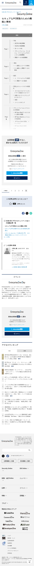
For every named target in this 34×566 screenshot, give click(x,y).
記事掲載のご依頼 (9, 461)
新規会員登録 (17, 173)
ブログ (4, 503)
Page (6, 49)
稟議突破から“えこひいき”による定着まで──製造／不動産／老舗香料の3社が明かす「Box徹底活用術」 (18, 409)
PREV (5, 190)
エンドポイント (13, 28)
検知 (14, 63)
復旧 (14, 75)
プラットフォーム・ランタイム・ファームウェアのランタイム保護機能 (22, 53)
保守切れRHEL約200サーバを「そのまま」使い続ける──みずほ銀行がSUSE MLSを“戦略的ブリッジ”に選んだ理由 (18, 356)
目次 (17, 35)
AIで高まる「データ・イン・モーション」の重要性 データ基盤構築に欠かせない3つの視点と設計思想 (18, 364)
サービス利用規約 (12, 548)
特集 (3, 495)
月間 (24, 351)
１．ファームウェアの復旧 (22, 78)
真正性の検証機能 (20, 43)
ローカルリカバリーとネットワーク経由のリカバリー (22, 92)
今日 (9, 351)
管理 (16, 100)
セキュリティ (5, 28)
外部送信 (10, 553)
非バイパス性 (18, 48)
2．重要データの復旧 (21, 81)
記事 (3, 488)
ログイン (18, 178)
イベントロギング (20, 102)
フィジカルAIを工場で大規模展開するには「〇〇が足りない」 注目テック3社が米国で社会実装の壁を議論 (18, 386)
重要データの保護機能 (21, 57)
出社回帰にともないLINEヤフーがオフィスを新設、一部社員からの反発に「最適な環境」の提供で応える (18, 401)
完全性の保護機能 (20, 46)
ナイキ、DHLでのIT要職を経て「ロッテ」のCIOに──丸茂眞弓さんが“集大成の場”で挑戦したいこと (18, 422)
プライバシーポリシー (13, 550)
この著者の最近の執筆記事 (19, 267)
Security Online (7, 468)
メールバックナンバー (18, 169)
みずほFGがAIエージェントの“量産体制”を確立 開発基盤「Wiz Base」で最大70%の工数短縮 (19, 415)
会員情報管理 (11, 540)
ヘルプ (9, 535)
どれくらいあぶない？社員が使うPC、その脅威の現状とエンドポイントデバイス (17, 234)
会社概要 (10, 545)
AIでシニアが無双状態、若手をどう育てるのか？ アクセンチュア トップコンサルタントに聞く (18, 379)
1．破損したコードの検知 (22, 65)
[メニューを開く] (2, 2)
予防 (14, 40)
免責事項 (10, 543)
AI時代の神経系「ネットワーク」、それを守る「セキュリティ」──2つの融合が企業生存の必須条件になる (18, 371)
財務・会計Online (8, 478)
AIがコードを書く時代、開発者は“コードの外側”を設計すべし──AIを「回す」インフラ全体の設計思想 (18, 394)
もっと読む (7, 237)
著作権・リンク (11, 538)
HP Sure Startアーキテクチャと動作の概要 (22, 113)
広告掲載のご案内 (25, 461)
